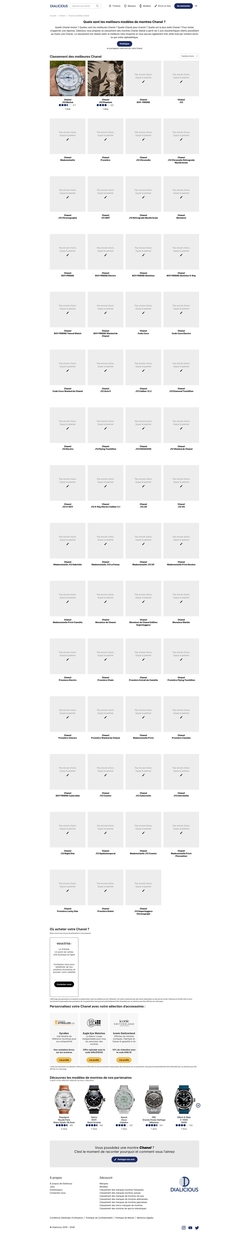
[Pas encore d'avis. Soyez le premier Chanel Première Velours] (67, 748)
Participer (124, 43)
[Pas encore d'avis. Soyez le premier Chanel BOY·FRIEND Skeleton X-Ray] (181, 286)
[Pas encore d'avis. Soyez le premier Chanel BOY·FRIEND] (67, 286)
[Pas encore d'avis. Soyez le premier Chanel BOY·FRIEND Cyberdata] (67, 806)
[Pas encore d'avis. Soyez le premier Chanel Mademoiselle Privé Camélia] (67, 632)
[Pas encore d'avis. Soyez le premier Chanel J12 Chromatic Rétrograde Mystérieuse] (181, 170)
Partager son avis (126, 1159)
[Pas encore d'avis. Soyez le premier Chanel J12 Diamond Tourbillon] (181, 401)
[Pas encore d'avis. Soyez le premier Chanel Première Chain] (105, 690)
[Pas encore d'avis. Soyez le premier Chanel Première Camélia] (181, 748)
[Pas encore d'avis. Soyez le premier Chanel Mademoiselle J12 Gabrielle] (67, 575)
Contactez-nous (64, 984)
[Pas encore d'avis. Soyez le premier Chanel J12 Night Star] (67, 864)
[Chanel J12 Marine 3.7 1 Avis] (67, 112)
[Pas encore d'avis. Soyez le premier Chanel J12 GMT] (105, 228)
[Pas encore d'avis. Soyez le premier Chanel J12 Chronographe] (67, 228)
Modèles (147, 6)
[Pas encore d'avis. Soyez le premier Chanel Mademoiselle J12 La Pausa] (105, 575)
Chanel (62, 16)
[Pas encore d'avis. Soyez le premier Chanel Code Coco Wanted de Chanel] (67, 401)
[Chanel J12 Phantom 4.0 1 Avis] (105, 112)
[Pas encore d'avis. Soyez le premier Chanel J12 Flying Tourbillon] (105, 459)
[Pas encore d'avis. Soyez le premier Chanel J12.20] (143, 517)
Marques (132, 6)
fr (196, 6)
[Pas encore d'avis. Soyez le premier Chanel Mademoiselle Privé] (143, 748)
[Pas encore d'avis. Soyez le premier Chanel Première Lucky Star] (67, 921)
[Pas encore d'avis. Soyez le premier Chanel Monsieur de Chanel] (105, 632)
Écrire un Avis (164, 6)
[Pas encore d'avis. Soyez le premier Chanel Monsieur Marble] (181, 632)
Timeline (116, 6)
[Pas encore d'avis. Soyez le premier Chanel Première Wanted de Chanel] (105, 748)
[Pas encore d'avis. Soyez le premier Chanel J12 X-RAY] (67, 517)
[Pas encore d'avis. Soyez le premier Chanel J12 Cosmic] (105, 806)
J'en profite (64, 1060)
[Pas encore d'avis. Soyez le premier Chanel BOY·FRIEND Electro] (105, 286)
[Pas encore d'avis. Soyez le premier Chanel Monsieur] (181, 228)
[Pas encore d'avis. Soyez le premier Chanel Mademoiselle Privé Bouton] (181, 575)
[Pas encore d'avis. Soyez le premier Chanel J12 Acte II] (105, 401)
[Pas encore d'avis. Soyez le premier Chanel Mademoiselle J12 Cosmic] (143, 864)
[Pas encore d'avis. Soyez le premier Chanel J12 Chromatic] (143, 170)
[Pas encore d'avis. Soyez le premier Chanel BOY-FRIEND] (143, 112)
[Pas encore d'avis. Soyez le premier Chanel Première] (105, 170)
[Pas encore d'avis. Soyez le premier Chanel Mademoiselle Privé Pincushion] (181, 864)
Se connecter (183, 6)
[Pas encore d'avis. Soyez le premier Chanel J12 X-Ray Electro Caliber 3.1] (105, 517)
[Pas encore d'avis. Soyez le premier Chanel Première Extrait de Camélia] (143, 690)
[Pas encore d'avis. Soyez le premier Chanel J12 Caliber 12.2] (143, 401)
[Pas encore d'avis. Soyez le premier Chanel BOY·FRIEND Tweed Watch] (67, 344)
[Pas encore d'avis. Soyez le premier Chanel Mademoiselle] (67, 170)
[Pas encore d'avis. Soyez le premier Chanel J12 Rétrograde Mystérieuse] (143, 228)
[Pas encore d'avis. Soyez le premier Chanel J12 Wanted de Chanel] (181, 459)
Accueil (53, 16)
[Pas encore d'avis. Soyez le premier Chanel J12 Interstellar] (181, 806)
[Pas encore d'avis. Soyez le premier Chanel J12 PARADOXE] (143, 459)
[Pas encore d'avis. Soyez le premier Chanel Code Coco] (143, 344)
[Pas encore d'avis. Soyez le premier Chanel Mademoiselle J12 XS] (143, 575)
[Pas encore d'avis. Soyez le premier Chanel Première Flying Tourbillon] (181, 690)
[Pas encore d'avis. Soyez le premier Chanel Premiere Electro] (67, 690)
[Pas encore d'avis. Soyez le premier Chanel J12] (181, 112)
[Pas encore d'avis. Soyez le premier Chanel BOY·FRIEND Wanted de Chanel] (105, 344)
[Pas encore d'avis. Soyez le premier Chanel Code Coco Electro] (181, 344)
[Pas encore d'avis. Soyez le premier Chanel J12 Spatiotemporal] (105, 864)
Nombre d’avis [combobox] (188, 56)
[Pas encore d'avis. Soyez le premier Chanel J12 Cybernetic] (143, 806)
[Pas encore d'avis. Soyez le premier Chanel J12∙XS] (181, 517)
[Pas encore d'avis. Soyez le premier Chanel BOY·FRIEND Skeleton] (143, 286)
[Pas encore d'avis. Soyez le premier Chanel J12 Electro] (67, 459)
